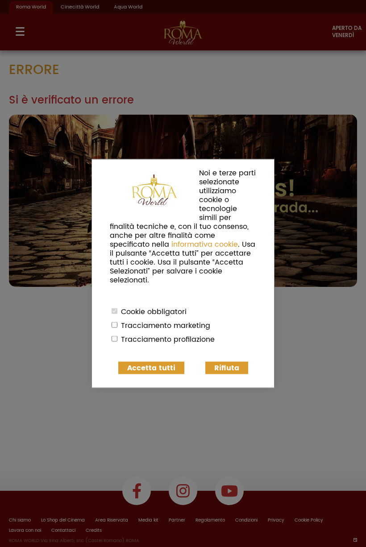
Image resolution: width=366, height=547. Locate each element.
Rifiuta (226, 368)
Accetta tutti (151, 368)
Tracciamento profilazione (168, 339)
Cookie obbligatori (154, 312)
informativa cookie (204, 244)
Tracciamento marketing (165, 326)
